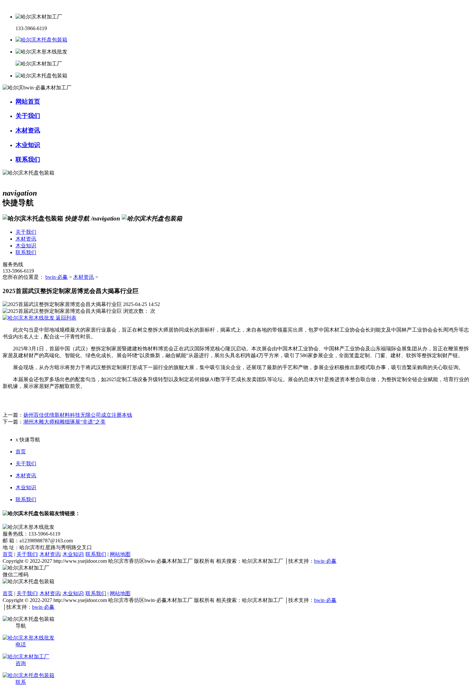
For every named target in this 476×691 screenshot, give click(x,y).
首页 (21, 451)
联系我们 (26, 499)
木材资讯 (83, 277)
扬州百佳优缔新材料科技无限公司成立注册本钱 (77, 415)
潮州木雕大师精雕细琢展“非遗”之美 (64, 422)
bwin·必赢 (56, 277)
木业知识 (26, 487)
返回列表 (65, 318)
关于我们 (26, 463)
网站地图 (120, 554)
